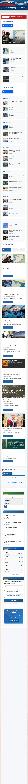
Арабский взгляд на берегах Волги (16, 181)
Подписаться (13, 600)
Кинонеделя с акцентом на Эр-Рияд (16, 175)
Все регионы (6, 249)
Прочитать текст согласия (11, 598)
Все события (6, 473)
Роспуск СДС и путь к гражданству (13, 38)
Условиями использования (13, 595)
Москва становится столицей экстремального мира (15, 213)
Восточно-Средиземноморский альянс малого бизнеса (15, 133)
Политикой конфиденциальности (14, 594)
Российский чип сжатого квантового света (14, 237)
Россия (15, 249)
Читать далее (7, 276)
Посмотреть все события (13, 482)
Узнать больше (14, 620)
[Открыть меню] (25, 3)
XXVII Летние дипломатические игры (12, 428)
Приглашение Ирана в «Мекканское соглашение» (11, 535)
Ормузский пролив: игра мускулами (16, 125)
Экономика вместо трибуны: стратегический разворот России (16, 139)
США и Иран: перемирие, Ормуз (16, 17)
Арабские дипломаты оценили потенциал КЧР (15, 151)
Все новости (6, 25)
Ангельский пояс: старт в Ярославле (16, 156)
